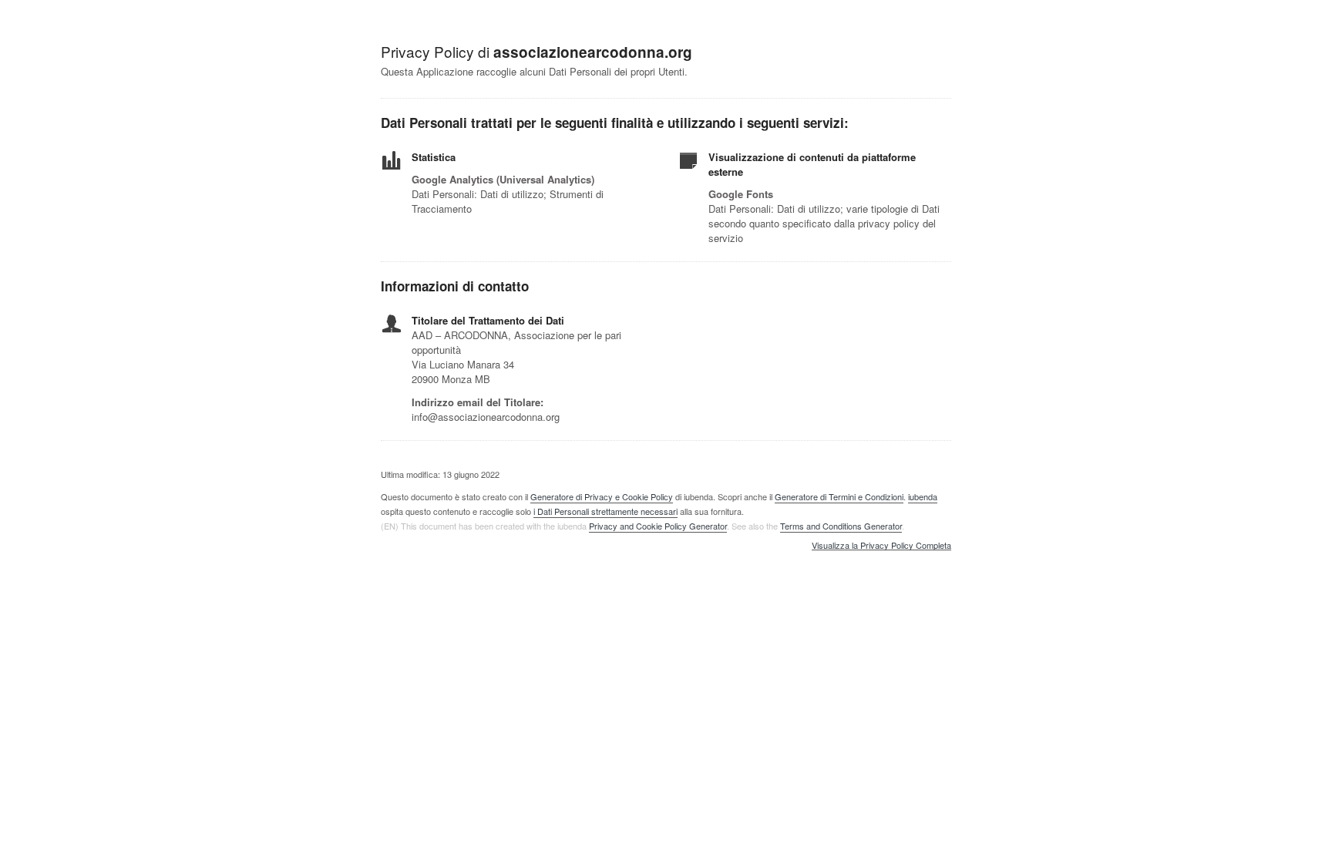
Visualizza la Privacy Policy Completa (881, 545)
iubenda (922, 496)
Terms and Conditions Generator (841, 526)
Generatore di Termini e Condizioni (839, 496)
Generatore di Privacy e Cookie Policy (601, 496)
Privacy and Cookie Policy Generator (658, 526)
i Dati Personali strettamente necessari (605, 511)
